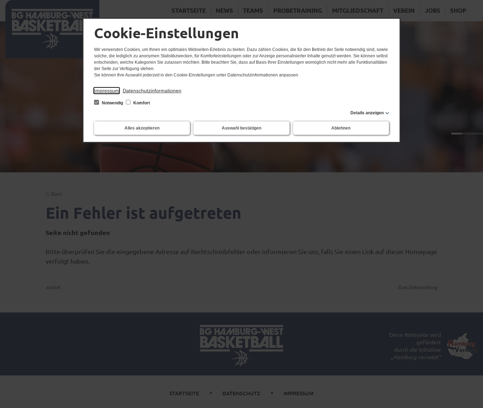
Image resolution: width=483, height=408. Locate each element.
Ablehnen (340, 128)
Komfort (141, 102)
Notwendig (112, 102)
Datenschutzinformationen (152, 90)
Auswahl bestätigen (241, 128)
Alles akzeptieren (141, 128)
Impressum (106, 90)
